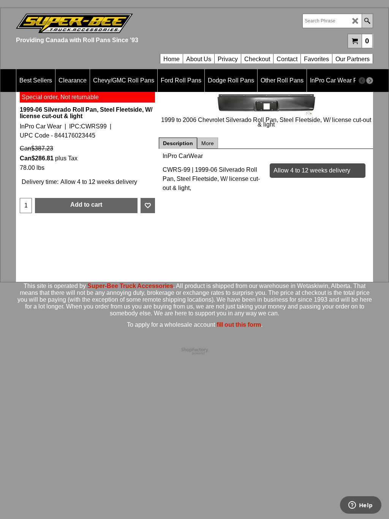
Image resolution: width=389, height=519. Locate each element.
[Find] (367, 21)
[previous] (362, 80)
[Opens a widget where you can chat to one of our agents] (360, 505)
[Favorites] (148, 205)
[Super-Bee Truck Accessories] (105, 23)
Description (178, 143)
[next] (369, 80)
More (207, 143)
